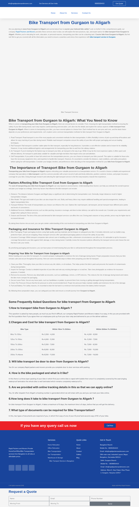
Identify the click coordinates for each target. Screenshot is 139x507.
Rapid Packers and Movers (25, 32)
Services (74, 13)
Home (53, 13)
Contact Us (86, 13)
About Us (63, 13)
